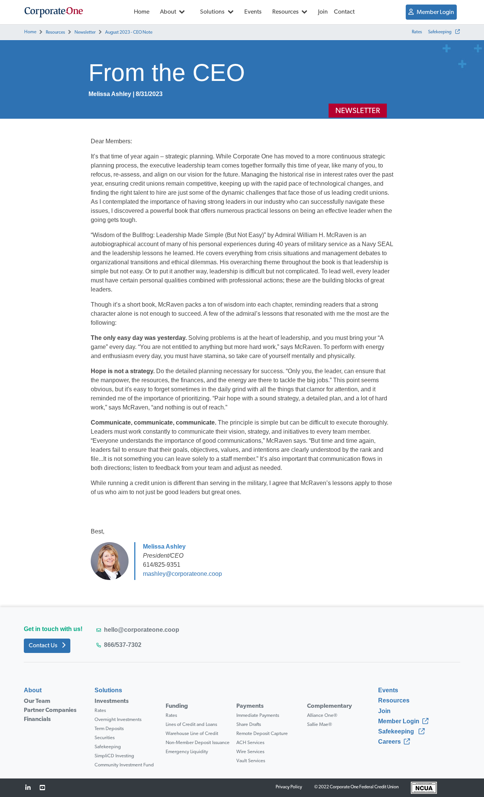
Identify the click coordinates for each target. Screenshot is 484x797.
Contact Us (44, 646)
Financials (37, 719)
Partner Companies (50, 710)
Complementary (329, 706)
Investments (112, 701)
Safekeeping (440, 32)
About (168, 12)
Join (323, 12)
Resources (286, 12)
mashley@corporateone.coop (182, 574)
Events (253, 12)
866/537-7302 (122, 645)
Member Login (435, 12)
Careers (389, 741)
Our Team (37, 701)
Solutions (213, 12)
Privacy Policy (289, 787)
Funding (177, 706)
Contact (344, 12)
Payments (250, 706)
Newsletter (85, 32)
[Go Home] (53, 12)
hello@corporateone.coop (141, 629)
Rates (417, 32)
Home (141, 12)
